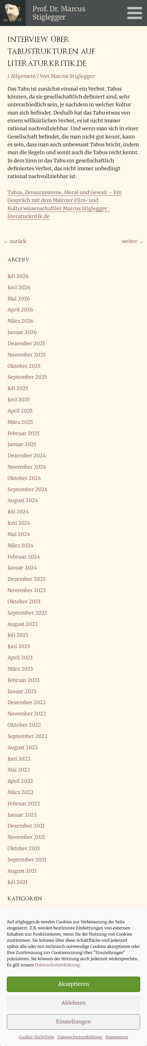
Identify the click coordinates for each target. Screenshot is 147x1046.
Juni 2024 (19, 523)
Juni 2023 (19, 646)
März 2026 (21, 321)
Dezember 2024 (27, 456)
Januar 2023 (22, 691)
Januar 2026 (22, 332)
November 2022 (27, 714)
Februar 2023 (23, 680)
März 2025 (20, 422)
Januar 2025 (22, 444)
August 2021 (22, 871)
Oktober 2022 (24, 725)
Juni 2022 (19, 759)
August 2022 (23, 748)
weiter (133, 241)
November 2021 (26, 837)
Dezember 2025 (26, 343)
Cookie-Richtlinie (36, 1037)
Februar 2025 (24, 433)
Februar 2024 (24, 557)
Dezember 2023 (26, 579)
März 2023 (20, 669)
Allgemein (23, 76)
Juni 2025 (19, 400)
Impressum (117, 1037)
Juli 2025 (18, 388)
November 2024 (27, 467)
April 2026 (20, 310)
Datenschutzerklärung (57, 964)
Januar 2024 (22, 568)
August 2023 (22, 624)
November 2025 (27, 355)
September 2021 (27, 860)
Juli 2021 (18, 882)
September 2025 (27, 377)
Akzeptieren (73, 984)
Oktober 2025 (24, 366)
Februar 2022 (24, 804)
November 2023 (26, 590)
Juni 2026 (19, 287)
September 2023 (27, 613)
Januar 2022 (22, 815)
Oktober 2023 (24, 602)
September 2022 (28, 736)
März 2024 (21, 545)
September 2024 (28, 489)
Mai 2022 (19, 770)
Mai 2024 (19, 534)
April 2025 (20, 411)
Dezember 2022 (27, 702)
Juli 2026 (18, 276)
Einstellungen (73, 1021)
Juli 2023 (18, 635)
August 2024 (23, 500)
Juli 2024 (18, 512)
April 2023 (20, 658)
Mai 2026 (19, 299)
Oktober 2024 (24, 478)
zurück (14, 241)
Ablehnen (74, 1003)
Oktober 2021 (24, 848)
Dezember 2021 (26, 826)
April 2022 (20, 781)
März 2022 (21, 792)
